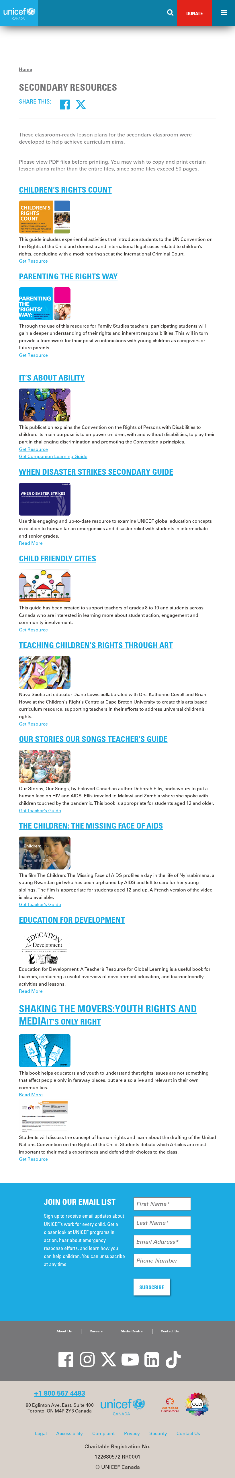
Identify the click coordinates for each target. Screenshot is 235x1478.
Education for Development (72, 919)
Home (25, 69)
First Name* (152, 1203)
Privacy (132, 1433)
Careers (96, 1331)
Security (158, 1433)
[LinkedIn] (148, 1354)
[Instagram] (83, 1354)
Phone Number (156, 1260)
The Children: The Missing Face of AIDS (91, 825)
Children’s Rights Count (65, 189)
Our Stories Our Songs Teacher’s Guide (93, 739)
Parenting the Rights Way (68, 276)
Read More (31, 543)
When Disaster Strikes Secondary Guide (96, 471)
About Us (64, 1331)
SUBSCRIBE (151, 1287)
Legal (41, 1433)
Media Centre (132, 1331)
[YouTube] (126, 1354)
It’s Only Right (73, 1021)
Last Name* (152, 1222)
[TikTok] (169, 1354)
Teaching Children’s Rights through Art (96, 645)
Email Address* (157, 1241)
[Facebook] (65, 104)
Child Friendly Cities (57, 558)
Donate (194, 13)
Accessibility (69, 1433)
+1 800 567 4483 (59, 1393)
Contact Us (170, 1331)
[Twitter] (81, 104)
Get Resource (33, 261)
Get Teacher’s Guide (40, 810)
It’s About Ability (52, 377)
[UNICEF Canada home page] (125, 1415)
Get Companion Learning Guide (53, 456)
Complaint (103, 1433)
